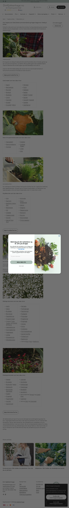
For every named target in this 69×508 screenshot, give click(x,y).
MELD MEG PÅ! (21, 262)
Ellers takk (21, 266)
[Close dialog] (59, 236)
